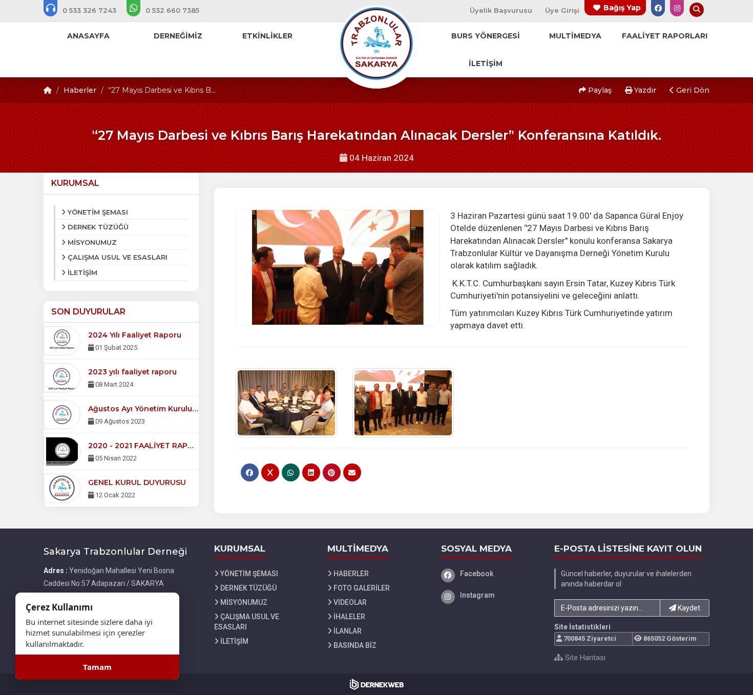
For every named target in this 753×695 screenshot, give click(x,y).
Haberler (80, 90)
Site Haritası (584, 657)
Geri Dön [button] (691, 90)
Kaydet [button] (688, 608)
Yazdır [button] (644, 90)
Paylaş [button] (599, 90)
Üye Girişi (562, 10)
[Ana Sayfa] (376, 43)
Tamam (97, 667)
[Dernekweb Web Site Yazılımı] (376, 684)
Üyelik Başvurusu (501, 10)
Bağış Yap (622, 7)
